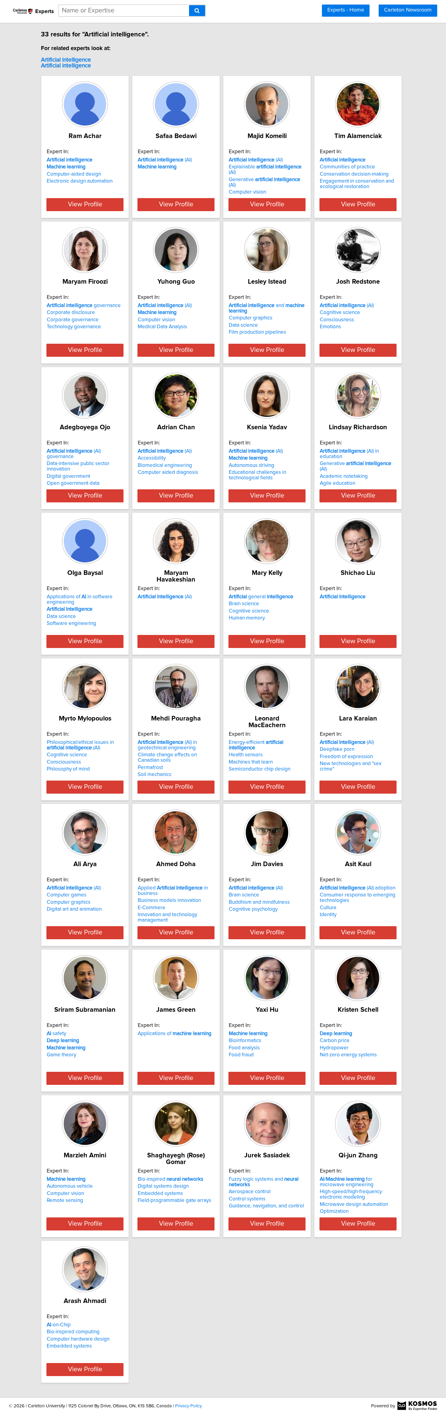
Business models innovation (169, 900)
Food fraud (241, 1055)
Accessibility (152, 458)
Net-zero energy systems (348, 1055)
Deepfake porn (337, 749)
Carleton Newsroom (408, 10)
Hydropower (334, 1048)
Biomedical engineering (165, 465)
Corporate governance (73, 319)
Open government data (73, 483)
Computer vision (247, 192)
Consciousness (337, 319)
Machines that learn (251, 762)
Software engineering (71, 623)
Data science (243, 325)
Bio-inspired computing (73, 1332)
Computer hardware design (78, 1339)
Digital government (68, 476)
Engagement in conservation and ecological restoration (357, 183)
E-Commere (151, 907)
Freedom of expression (346, 756)
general (261, 596)
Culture (328, 907)
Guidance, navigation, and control (266, 1206)
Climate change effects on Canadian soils (167, 757)
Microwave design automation (354, 1204)
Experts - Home (345, 10)
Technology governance (74, 326)
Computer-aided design (74, 174)
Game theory (61, 1055)
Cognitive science (340, 312)
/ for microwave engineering (346, 1181)
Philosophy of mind (68, 769)
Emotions (330, 326)
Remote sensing (65, 1200)
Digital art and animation (74, 909)
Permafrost (150, 767)
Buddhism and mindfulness (259, 902)
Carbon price (335, 1040)
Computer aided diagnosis (168, 472)
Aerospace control (250, 1191)
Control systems (247, 1199)
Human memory (247, 618)
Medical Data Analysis (162, 326)
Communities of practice (347, 167)
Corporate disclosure (71, 312)
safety (56, 1033)
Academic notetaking (344, 476)
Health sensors (246, 755)
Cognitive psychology (253, 909)
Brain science (244, 603)
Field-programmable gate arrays (174, 1200)
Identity (328, 914)
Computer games (66, 895)
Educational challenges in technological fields (257, 475)
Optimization (334, 1211)
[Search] (197, 10)
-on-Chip (59, 1325)
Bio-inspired (170, 1179)
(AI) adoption (357, 888)
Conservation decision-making (354, 174)
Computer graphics (250, 318)
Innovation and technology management (167, 917)
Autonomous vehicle (70, 1186)
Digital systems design (163, 1186)
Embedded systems (160, 1193)
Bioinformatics (245, 1040)
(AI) (165, 160)
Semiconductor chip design (259, 769)
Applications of (174, 1033)
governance (84, 305)
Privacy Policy (188, 1406)
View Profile (85, 204)
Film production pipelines (257, 332)
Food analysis (244, 1048)
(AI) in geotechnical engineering (167, 745)
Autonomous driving (251, 465)
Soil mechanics (154, 774)
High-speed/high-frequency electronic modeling (351, 1194)
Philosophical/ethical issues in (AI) (80, 745)
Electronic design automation (80, 181)
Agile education (337, 483)
